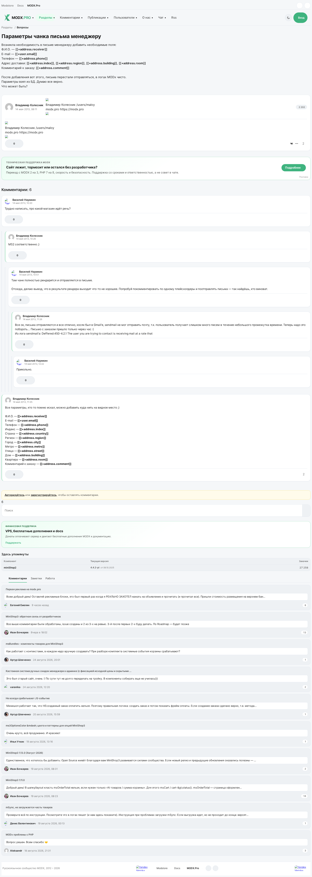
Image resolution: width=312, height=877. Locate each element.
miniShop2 (10, 567)
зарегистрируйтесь (44, 494)
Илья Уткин (17, 741)
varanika (15, 687)
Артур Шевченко (20, 659)
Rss (174, 17)
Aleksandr (16, 850)
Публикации (97, 17)
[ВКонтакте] (291, 143)
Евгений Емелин (19, 605)
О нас (146, 17)
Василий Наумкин (24, 199)
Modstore (7, 5)
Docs (20, 5)
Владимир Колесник (29, 105)
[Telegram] (299, 5)
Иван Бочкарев (19, 632)
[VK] (307, 5)
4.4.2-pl (94, 567)
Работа (50, 578)
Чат (160, 17)
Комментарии (70, 17)
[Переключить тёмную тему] (288, 17)
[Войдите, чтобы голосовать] (9, 143)
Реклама (303, 177)
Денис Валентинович (23, 823)
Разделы (45, 17)
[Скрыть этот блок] (307, 160)
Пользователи (124, 17)
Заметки (36, 578)
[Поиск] (306, 510)
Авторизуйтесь (15, 494)
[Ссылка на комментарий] (295, 219)
